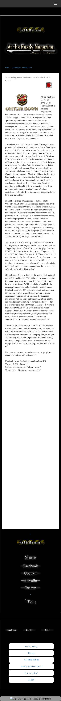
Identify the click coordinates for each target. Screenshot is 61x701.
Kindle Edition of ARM (31, 666)
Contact (31, 653)
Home (7, 67)
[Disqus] (30, 412)
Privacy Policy (31, 646)
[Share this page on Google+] (30, 572)
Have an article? (31, 673)
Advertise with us (31, 659)
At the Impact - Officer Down (21, 67)
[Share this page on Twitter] (30, 587)
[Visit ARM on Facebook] (11, 629)
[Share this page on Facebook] (30, 565)
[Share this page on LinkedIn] (30, 580)
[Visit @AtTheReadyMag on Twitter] (29, 629)
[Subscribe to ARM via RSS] (47, 629)
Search (31, 679)
